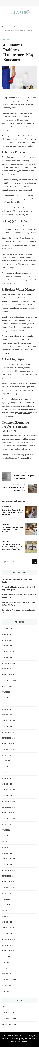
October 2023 (8, 744)
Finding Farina (22, 1036)
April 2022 (6, 847)
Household (8, 39)
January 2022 (8, 864)
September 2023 (9, 749)
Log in (5, 1007)
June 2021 (6, 905)
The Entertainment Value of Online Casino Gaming (17, 580)
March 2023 (7, 784)
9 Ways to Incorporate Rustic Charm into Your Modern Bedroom (12, 529)
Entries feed (8, 1013)
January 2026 (8, 628)
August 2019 (7, 985)
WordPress (23, 1042)
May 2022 (5, 841)
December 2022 (8, 801)
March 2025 (7, 646)
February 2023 (8, 790)
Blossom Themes (31, 1039)
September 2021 (9, 887)
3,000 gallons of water (12, 183)
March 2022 (7, 853)
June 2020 (6, 962)
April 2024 (6, 709)
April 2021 (6, 916)
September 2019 (9, 979)
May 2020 (5, 968)
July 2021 (6, 899)
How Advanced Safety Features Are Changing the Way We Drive (19, 603)
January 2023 (8, 795)
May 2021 (5, 910)
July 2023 (6, 761)
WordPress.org (9, 1024)
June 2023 (6, 767)
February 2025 (8, 652)
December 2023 (8, 732)
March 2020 (7, 974)
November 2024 (8, 669)
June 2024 (6, 698)
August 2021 (7, 893)
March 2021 (7, 922)
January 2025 (8, 657)
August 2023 (7, 755)
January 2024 (8, 726)
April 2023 (6, 778)
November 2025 (8, 634)
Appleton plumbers (22, 413)
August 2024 (7, 686)
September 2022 (9, 818)
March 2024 (7, 715)
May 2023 (5, 772)
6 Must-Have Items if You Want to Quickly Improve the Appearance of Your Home (12, 547)
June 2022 (6, 836)
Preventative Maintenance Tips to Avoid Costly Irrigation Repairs (19, 588)
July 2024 (6, 692)
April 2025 (6, 640)
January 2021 (8, 933)
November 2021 (8, 876)
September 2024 (9, 680)
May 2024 (5, 703)
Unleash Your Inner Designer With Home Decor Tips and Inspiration (12, 512)
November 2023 (8, 738)
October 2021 (8, 882)
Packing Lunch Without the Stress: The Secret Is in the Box (19, 596)
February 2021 (8, 928)
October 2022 (8, 813)
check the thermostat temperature (22, 327)
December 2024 (8, 663)
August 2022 (7, 824)
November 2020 (8, 945)
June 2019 (6, 991)
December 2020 (8, 939)
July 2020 (6, 956)
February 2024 (8, 721)
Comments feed (9, 1018)
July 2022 (6, 830)
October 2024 (8, 675)
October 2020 (8, 951)
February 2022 (8, 859)
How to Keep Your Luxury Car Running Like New (18, 611)
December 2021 (8, 870)
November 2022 (8, 807)
